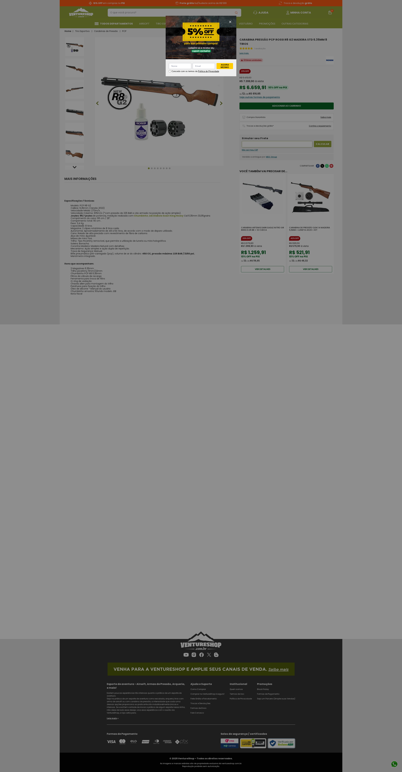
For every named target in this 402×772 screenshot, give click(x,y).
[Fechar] (230, 22)
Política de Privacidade (208, 71)
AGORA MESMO (225, 66)
